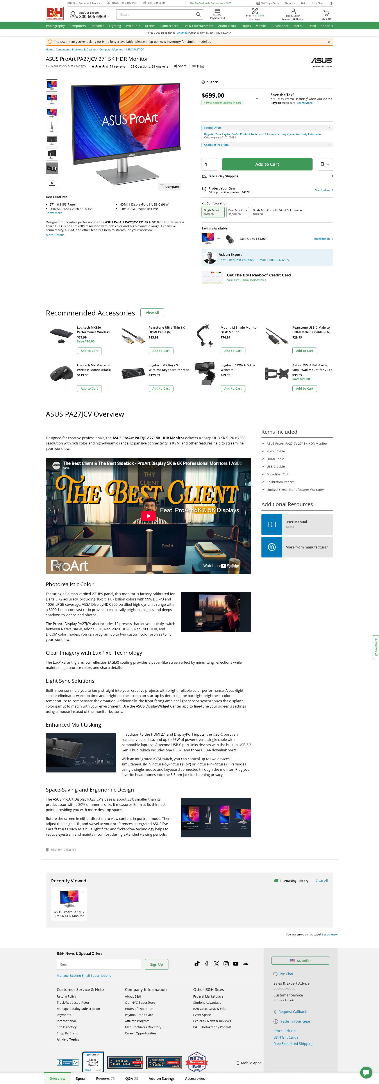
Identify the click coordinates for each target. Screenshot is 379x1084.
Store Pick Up (285, 1030)
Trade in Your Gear (295, 1021)
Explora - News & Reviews (212, 1021)
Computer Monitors (111, 49)
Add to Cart (267, 164)
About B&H (133, 996)
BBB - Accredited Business (68, 1062)
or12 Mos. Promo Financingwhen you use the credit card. (301, 99)
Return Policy (66, 996)
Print (200, 66)
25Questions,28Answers (149, 66)
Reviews (105, 1078)
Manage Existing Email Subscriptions (84, 975)
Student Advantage (207, 1002)
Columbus (183, 32)
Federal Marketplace (208, 996)
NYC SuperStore (270, 3)
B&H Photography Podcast (212, 1027)
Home (49, 49)
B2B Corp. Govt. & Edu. (210, 1009)
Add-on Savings (162, 1078)
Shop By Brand (68, 1033)
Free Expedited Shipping (293, 1043)
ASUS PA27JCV (135, 49)
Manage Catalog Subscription (78, 1009)
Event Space (202, 1015)
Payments (64, 1015)
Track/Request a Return (74, 1002)
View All (152, 312)
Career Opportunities (140, 1033)
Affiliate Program (137, 1021)
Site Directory (67, 1027)
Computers (63, 49)
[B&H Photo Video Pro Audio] (56, 13)
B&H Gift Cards (286, 1037)
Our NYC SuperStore (140, 1002)
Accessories (195, 1078)
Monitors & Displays (84, 49)
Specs (81, 1078)
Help (303, 3)
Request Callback (293, 1011)
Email (64, 964)
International (66, 1021)
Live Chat (317, 3)
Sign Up (156, 964)
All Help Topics (68, 1039)
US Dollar (304, 961)
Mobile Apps (251, 1063)
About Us (290, 3)
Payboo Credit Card (139, 1015)
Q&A (131, 1078)
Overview (57, 1078)
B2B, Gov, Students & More (82, 3)
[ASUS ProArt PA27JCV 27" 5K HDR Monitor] (126, 134)
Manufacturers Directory (143, 1027)
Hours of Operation (139, 1009)
